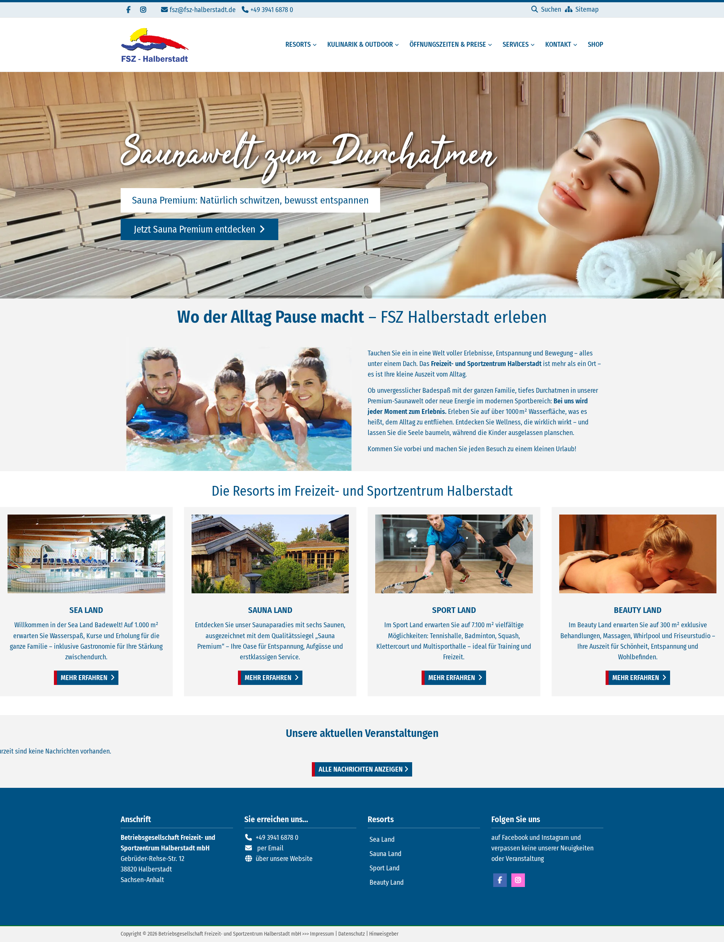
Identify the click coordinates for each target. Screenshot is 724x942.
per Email (270, 848)
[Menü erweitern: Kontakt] (576, 45)
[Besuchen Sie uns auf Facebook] (128, 9)
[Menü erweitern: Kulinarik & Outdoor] (398, 45)
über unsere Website (284, 859)
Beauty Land (387, 882)
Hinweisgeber (384, 934)
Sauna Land (386, 854)
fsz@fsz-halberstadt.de (203, 10)
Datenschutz (351, 934)
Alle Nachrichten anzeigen (361, 769)
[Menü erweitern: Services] (534, 45)
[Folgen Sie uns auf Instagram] (143, 9)
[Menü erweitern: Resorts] (316, 45)
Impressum (322, 934)
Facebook (500, 880)
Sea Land (382, 839)
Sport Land (385, 868)
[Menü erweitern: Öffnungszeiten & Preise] (491, 45)
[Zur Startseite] (155, 45)
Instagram (518, 880)
